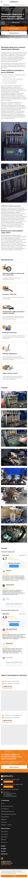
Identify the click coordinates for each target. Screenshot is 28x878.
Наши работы (5, 816)
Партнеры (4, 822)
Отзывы (3, 848)
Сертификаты (5, 808)
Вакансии (4, 819)
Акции (3, 846)
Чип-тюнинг (4, 834)
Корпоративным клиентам (8, 814)
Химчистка (4, 842)
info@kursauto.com (7, 863)
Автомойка (4, 837)
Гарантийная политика (7, 811)
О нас (2, 803)
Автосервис (4, 831)
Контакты (4, 854)
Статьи (3, 851)
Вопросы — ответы (6, 824)
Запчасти (3, 839)
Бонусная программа (7, 806)
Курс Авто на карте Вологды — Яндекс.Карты (14, 606)
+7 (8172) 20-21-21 (6, 5)
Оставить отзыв (8, 781)
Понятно (14, 876)
